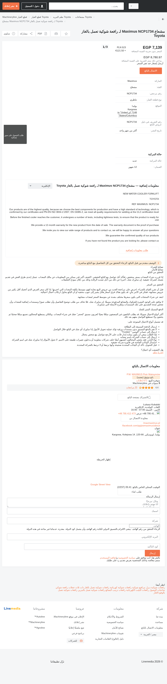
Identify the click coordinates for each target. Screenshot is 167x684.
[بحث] (121, 6)
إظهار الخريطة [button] (103, 459)
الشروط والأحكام (115, 616)
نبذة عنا (159, 616)
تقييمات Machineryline (112, 633)
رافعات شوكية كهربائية (120, 587)
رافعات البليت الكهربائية (137, 590)
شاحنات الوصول (157, 590)
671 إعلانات (141, 380)
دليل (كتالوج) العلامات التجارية (109, 638)
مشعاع (133, 87)
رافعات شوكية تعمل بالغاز (96, 587)
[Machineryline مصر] (153, 6)
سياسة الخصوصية (126, 557)
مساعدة (159, 622)
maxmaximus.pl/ (151, 423)
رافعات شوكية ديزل (155, 587)
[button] (65, 34)
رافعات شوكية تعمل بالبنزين (91, 590)
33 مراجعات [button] (131, 387)
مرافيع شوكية (138, 587)
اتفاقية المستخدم (108, 557)
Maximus (132, 81)
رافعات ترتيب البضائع (115, 590)
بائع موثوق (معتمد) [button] (145, 377)
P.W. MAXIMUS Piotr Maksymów (143, 374)
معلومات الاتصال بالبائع (152, 627)
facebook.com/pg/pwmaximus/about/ (141, 425)
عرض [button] (139, 413)
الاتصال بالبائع (150, 70)
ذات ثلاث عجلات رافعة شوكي (70, 587)
